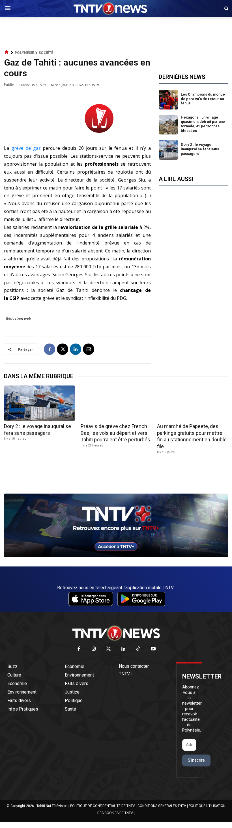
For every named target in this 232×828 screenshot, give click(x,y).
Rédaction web (18, 318)
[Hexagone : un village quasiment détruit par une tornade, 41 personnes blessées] (168, 125)
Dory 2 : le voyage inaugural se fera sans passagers (200, 148)
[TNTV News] (116, 633)
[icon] (7, 52)
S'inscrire (196, 760)
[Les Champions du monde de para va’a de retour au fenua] (168, 99)
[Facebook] (49, 349)
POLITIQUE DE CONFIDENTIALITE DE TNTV (102, 806)
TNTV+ (125, 674)
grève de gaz (26, 148)
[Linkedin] (75, 349)
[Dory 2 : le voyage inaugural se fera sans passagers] (168, 150)
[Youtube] (153, 649)
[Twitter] (109, 649)
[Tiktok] (138, 649)
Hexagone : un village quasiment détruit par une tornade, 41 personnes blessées (203, 124)
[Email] (88, 349)
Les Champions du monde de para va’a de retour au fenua (203, 98)
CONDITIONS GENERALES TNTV (162, 806)
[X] (62, 349)
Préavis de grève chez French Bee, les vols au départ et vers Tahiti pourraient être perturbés (115, 433)
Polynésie (24, 52)
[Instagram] (94, 649)
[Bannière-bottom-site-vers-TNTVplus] (116, 555)
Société (46, 52)
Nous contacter (134, 666)
